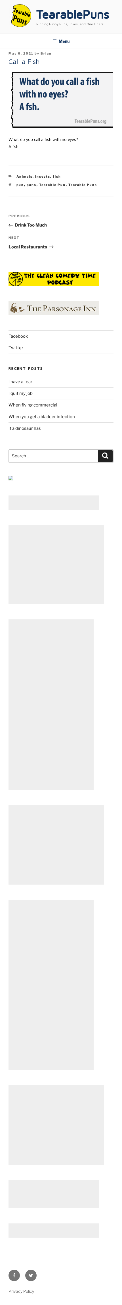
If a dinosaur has (25, 428)
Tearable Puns (82, 185)
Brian (46, 53)
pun (20, 185)
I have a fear (20, 381)
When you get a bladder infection (42, 416)
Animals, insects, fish (38, 177)
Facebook (18, 336)
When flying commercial (33, 405)
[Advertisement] (54, 502)
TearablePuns (72, 14)
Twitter (16, 347)
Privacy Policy (21, 1291)
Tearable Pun (52, 185)
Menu (64, 41)
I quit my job (21, 393)
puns (32, 185)
